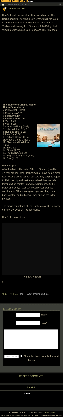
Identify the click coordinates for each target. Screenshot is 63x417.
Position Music (40, 294)
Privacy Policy (51, 413)
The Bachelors (16, 9)
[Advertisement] (31, 67)
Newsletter (13, 4)
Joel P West (26, 294)
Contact (26, 4)
